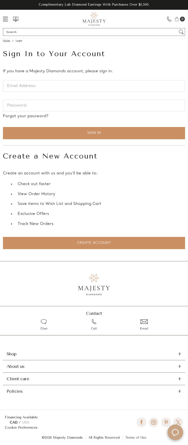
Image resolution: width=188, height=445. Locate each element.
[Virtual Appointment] (16, 19)
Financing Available (21, 417)
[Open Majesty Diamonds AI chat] (175, 432)
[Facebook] (141, 422)
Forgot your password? (25, 116)
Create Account (94, 243)
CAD (14, 422)
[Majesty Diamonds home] (94, 19)
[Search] (181, 32)
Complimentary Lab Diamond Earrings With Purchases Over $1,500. (94, 4)
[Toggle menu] (8, 19)
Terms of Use (135, 437)
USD (25, 422)
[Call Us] (169, 19)
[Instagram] (154, 422)
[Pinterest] (166, 422)
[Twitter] (178, 422)
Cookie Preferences (21, 427)
